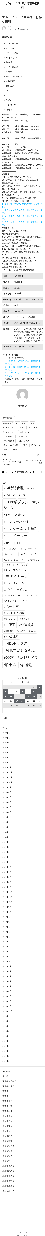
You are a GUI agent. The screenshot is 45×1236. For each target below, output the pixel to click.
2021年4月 (7, 1051)
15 (34, 696)
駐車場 (10, 665)
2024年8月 (7, 852)
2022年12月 (7, 951)
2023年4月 (7, 932)
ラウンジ (10, 618)
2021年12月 (7, 1011)
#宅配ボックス (23, 441)
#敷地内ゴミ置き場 (10, 445)
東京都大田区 (8, 1121)
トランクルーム (14, 583)
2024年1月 (7, 887)
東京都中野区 (8, 1091)
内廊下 (10, 625)
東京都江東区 (8, 1151)
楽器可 (9, 657)
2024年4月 (7, 872)
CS (23, 495)
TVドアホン (15, 515)
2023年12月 (7, 892)
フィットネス (12, 600)
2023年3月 (7, 937)
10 (5, 696)
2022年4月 (7, 991)
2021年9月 (7, 1026)
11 (11, 696)
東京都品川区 (8, 1111)
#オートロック (8, 436)
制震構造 (9, 631)
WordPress (26, 1233)
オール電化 (10, 549)
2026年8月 (7, 733)
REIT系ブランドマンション (22, 505)
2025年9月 (7, 787)
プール (26, 601)
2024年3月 (7, 877)
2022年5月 (7, 986)
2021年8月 (7, 1031)
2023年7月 (7, 917)
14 (28, 696)
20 (23, 701)
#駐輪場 (15, 449)
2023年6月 (7, 922)
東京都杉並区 (8, 1136)
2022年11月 (7, 956)
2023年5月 (7, 927)
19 (17, 701)
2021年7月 (7, 1036)
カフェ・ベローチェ (11, 246)
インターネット (17, 522)
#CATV (25, 423)
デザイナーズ (17, 577)
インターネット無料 (21, 529)
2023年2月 (7, 941)
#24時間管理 (8, 423)
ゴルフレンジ (34, 560)
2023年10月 (7, 902)
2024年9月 (7, 847)
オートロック (17, 543)
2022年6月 (7, 981)
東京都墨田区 (8, 1116)
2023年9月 (7, 907)
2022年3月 (7, 996)
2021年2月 (7, 1061)
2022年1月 (7, 1006)
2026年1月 (7, 767)
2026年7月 (7, 738)
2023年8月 (7, 912)
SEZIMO (10, 27)
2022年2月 (7, 1001)
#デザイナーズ (23, 436)
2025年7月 (7, 797)
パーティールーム (28, 595)
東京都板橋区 (8, 1141)
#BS (17, 423)
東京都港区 (7, 1161)
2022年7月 (7, 976)
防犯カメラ (29, 658)
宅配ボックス (17, 643)
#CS (32, 423)
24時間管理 (15, 488)
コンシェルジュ (14, 559)
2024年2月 (7, 882)
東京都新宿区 (8, 418)
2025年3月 (7, 817)
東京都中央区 (8, 1086)
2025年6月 (7, 802)
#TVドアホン (34, 428)
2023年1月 (7, 946)
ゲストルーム (29, 554)
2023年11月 (7, 897)
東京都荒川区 (8, 1176)
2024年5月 (7, 867)
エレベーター (17, 536)
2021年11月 (7, 1016)
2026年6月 (7, 743)
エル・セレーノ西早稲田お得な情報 (18, 270)
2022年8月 (7, 971)
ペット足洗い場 (14, 613)
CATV (10, 495)
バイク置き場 (16, 589)
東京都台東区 (8, 1106)
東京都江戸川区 (9, 1146)
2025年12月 (7, 772)
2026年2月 (7, 762)
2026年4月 (7, 752)
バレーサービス (9, 595)
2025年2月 (7, 822)
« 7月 (4, 718)
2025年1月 (7, 827)
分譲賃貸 (27, 625)
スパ (25, 565)
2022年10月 (7, 961)
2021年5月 (7, 1046)
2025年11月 (7, 777)
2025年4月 (7, 812)
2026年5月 (7, 747)
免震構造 (25, 619)
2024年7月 (7, 857)
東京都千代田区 (9, 1101)
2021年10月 (7, 1021)
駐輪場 (27, 665)
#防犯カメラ (35, 445)
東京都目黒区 (8, 1166)
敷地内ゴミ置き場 (20, 650)
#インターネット (9, 432)
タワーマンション (16, 570)
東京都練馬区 (8, 1171)
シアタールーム (12, 565)
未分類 (5, 1076)
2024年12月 (7, 832)
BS (31, 488)
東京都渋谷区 (8, 1156)
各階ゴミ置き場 (27, 631)
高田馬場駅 (37, 335)
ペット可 (12, 607)
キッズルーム (11, 554)
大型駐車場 (12, 636)
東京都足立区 (8, 1191)
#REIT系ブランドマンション (14, 428)
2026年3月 (7, 757)
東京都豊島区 (8, 1186)
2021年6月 (7, 1041)
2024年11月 (7, 837)
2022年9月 (7, 966)
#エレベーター (25, 432)
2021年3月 (7, 1056)
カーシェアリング (28, 549)
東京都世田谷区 (9, 1081)
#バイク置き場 (8, 441)
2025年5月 (7, 807)
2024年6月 (7, 862)
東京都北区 (7, 1096)
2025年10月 (7, 782)
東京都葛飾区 (8, 1181)
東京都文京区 (8, 1126)
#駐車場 (6, 449)
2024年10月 (7, 842)
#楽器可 (24, 445)
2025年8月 (7, 792)
